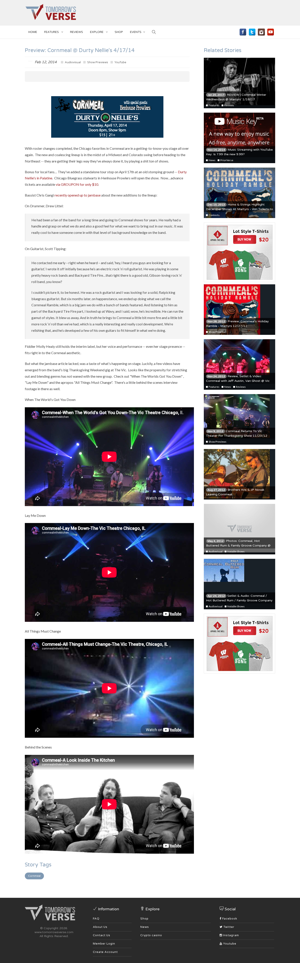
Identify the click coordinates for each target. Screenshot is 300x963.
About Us (100, 927)
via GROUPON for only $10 (77, 184)
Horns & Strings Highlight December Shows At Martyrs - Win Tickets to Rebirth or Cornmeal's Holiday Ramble (239, 209)
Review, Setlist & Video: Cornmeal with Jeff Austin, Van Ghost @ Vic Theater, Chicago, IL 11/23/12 (238, 380)
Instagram (230, 935)
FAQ (96, 918)
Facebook (229, 918)
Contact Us (101, 935)
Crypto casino (151, 935)
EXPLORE (97, 32)
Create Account (105, 952)
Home (32, 32)
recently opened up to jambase (78, 195)
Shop (144, 918)
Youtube (229, 943)
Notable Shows (236, 551)
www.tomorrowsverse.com (53, 932)
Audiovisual (72, 62)
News (211, 160)
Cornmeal (34, 875)
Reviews (76, 32)
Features (52, 32)
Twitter (228, 927)
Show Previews (97, 62)
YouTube (120, 62)
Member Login (104, 943)
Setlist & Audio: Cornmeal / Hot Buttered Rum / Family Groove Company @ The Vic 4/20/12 (239, 600)
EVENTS (135, 32)
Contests (213, 215)
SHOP (119, 32)
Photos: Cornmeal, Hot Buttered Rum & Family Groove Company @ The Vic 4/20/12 (238, 545)
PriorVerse (226, 160)
